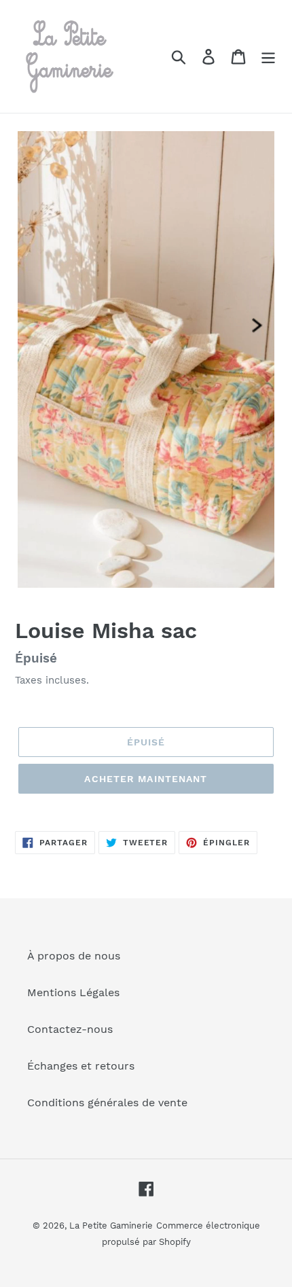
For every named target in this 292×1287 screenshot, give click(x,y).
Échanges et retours (80, 1065)
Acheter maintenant (145, 778)
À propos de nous (73, 955)
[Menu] (268, 56)
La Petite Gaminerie (111, 1225)
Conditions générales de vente (107, 1102)
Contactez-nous (70, 1029)
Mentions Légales (73, 992)
